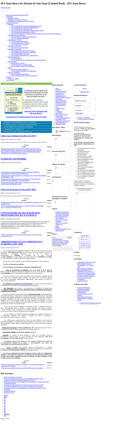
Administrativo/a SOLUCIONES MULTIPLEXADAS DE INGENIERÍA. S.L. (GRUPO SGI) (86, 265)
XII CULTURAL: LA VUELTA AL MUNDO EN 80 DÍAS (21, 124)
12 (83, 243)
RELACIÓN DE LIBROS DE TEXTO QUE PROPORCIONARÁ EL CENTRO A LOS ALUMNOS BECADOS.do (21, 152)
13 (85, 243)
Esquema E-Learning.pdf (36, 368)
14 (86, 243)
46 (5, 406)
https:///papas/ (29, 285)
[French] (54, 242)
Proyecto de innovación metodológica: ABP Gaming (18, 131)
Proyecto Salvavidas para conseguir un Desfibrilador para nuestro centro (23, 378)
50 (5, 412)
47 (5, 408)
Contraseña (78, 105)
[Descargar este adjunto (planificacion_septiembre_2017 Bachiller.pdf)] (20, 179)
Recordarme (78, 110)
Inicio (5, 395)
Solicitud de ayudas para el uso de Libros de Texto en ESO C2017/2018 (23, 385)
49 (5, 411)
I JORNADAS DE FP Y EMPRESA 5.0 (14, 129)
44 (5, 403)
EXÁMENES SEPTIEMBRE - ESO (11, 184)
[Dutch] (60, 240)
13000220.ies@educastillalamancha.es (90, 303)
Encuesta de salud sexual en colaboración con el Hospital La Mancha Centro (25, 388)
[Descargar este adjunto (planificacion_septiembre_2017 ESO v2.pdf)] (20, 182)
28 (86, 247)
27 (85, 247)
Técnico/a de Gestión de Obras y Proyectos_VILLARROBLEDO (86, 273)
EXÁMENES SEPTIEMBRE (13, 159)
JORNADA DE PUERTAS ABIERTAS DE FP (15, 83)
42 (5, 400)
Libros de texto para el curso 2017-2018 (18, 189)
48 (5, 409)
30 (90, 247)
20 (85, 245)
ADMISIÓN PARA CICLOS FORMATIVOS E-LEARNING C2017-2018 (22, 243)
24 (79, 247)
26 (83, 247)
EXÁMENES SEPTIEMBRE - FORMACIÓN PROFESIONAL (20, 172)
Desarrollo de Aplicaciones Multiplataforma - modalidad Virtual (85, 298)
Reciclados (7, 389)
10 (79, 243)
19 (83, 245)
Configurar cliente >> (85, 91)
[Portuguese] (63, 244)
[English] (66, 240)
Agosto (83, 235)
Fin (5, 415)
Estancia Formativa (82, 281)
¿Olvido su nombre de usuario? (85, 119)
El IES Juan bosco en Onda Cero (13, 377)
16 (90, 243)
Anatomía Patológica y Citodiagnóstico (83, 291)
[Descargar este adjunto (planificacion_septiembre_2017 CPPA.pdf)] (20, 175)
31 (79, 248)
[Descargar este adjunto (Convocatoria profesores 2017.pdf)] (17, 234)
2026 (87, 235)
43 (5, 402)
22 (88, 245)
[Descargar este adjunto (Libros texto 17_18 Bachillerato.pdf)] (18, 202)
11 (81, 243)
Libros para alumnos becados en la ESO (18, 136)
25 (81, 247)
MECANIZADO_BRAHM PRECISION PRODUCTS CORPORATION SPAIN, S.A (85, 270)
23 (90, 245)
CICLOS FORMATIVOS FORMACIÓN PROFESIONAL (18, 127)
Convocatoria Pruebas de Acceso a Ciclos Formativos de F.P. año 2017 (23, 386)
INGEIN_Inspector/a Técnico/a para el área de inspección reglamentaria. (86, 277)
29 (88, 247)
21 (86, 245)
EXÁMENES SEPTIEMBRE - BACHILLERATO (15, 180)
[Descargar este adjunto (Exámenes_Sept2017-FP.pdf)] (16, 172)
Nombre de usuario (80, 100)
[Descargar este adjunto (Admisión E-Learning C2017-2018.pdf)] (19, 364)
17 (79, 245)
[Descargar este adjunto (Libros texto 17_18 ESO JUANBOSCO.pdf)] (20, 206)
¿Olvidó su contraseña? (83, 117)
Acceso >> (84, 88)
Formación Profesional (83, 287)
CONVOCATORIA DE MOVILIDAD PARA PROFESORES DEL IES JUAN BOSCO (20, 214)
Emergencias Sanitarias (83, 289)
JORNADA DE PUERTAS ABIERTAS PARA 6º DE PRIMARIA (20, 122)
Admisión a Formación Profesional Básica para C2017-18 (20, 380)
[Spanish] (55, 240)
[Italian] (66, 242)
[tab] (26, 84)
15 (88, 243)
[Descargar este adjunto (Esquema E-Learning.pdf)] (15, 368)
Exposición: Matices (9, 391)
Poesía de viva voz (9, 392)
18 (81, 245)
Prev (5, 397)
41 (5, 398)
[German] (60, 242)
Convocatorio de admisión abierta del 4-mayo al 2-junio (26, 117)
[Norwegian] (56, 244)
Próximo (6, 414)
